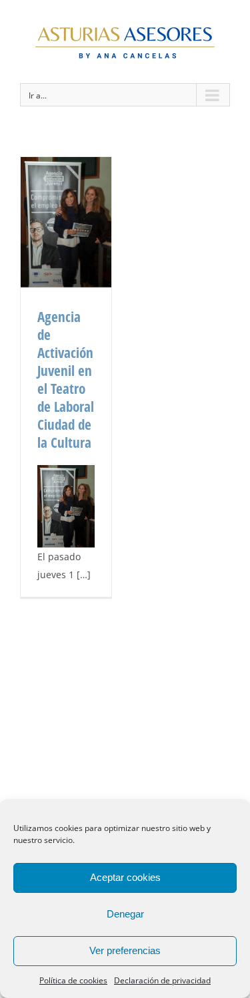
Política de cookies (73, 980)
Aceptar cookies (125, 877)
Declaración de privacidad (162, 980)
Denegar (125, 913)
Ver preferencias (125, 950)
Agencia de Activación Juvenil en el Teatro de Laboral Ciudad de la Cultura (65, 379)
